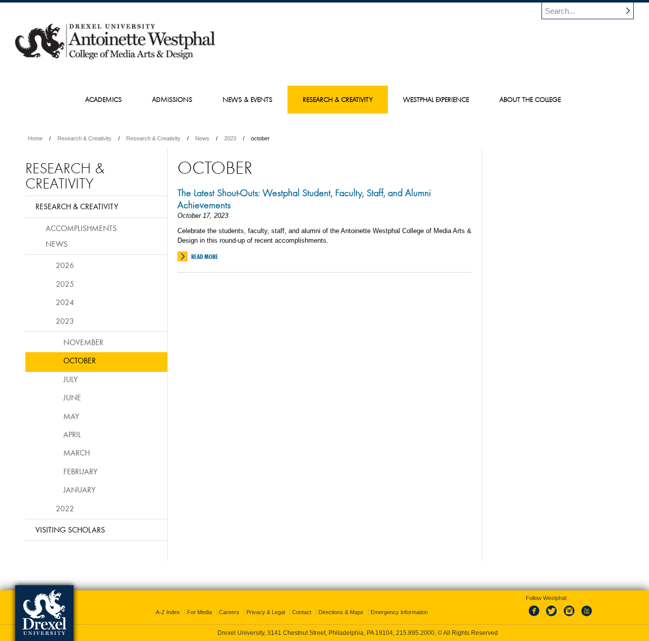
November (83, 342)
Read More (204, 256)
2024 (65, 302)
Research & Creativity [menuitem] (338, 99)
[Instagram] (569, 617)
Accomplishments (81, 228)
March (76, 452)
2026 (65, 265)
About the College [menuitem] (530, 99)
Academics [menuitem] (103, 99)
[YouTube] (586, 617)
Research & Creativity (84, 138)
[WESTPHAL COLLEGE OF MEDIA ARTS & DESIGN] (115, 58)
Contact (301, 612)
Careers (229, 612)
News (202, 138)
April (72, 434)
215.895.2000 (415, 632)
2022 (65, 508)
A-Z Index (168, 612)
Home (35, 138)
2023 (230, 138)
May (71, 416)
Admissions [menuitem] (172, 99)
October (79, 360)
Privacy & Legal (265, 612)
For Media (199, 612)
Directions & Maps (341, 612)
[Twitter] (552, 617)
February (80, 471)
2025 (65, 284)
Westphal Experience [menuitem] (436, 99)
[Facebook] (536, 617)
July (70, 379)
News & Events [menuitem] (247, 99)
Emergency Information (399, 612)
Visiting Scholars (70, 529)
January (79, 489)
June (72, 397)
